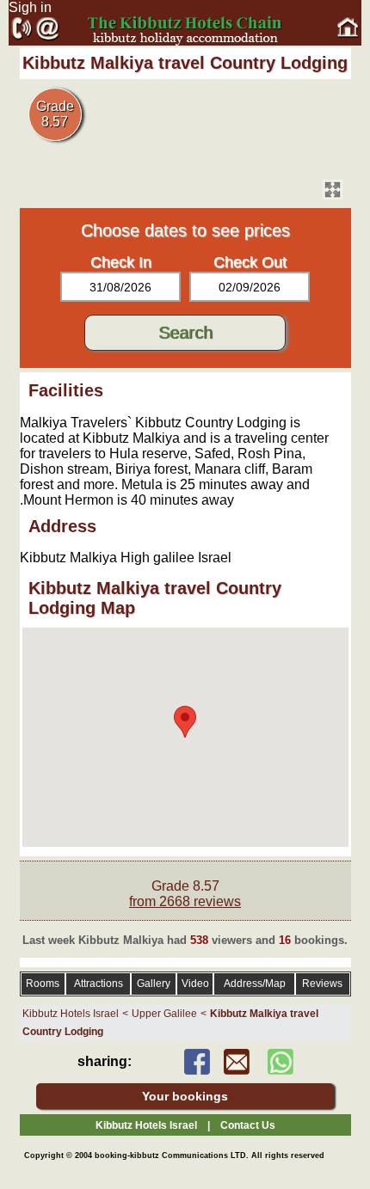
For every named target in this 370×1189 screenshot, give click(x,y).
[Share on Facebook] (197, 1070)
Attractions (98, 984)
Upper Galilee (164, 1014)
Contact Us (247, 1125)
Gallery (153, 984)
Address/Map (255, 984)
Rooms (42, 984)
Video (195, 984)
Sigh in (30, 7)
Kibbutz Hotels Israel (70, 1014)
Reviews (322, 984)
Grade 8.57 (185, 894)
